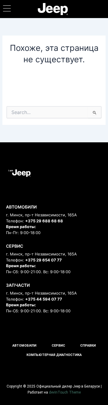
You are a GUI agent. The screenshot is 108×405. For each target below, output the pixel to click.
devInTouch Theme (65, 392)
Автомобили (24, 346)
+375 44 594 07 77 (43, 299)
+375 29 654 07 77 (43, 260)
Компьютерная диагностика (54, 355)
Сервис (58, 346)
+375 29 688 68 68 (44, 220)
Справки (88, 346)
